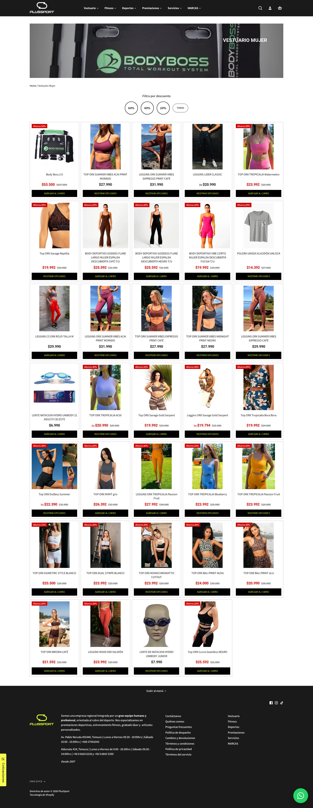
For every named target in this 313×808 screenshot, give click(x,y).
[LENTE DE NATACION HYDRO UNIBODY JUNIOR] (156, 624)
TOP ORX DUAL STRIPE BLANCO (105, 573)
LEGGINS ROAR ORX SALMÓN (105, 652)
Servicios (233, 738)
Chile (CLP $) (36, 781)
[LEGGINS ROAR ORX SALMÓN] (105, 624)
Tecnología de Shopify (42, 794)
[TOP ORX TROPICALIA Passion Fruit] (258, 466)
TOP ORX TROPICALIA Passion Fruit (258, 494)
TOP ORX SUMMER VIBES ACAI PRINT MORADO (105, 176)
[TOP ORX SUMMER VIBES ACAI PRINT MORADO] (105, 146)
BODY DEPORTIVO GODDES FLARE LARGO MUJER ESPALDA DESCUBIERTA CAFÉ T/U (105, 257)
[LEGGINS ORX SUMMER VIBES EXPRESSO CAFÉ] (258, 308)
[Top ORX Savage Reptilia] (54, 225)
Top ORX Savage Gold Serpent (156, 415)
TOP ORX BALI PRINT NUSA (207, 573)
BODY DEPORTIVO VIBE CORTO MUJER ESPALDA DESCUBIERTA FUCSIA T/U (207, 257)
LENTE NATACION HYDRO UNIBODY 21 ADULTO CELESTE (54, 417)
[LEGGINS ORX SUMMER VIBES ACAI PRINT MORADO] (105, 308)
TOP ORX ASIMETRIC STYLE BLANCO (54, 573)
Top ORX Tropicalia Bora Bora (258, 415)
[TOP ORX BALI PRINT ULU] (258, 545)
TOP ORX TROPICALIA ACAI (105, 415)
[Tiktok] (281, 703)
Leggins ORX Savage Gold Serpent (207, 415)
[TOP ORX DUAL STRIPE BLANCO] (105, 545)
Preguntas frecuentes (178, 727)
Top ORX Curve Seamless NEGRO (207, 652)
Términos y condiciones (179, 743)
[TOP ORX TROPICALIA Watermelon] (258, 146)
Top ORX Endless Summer (54, 494)
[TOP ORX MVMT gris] (105, 466)
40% (147, 108)
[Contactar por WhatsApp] (301, 796)
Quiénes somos (174, 721)
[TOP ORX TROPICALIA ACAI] (105, 387)
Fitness (232, 721)
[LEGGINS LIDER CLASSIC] (207, 146)
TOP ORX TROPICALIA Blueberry (207, 494)
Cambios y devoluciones (180, 738)
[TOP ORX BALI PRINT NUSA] (207, 545)
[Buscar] (260, 8)
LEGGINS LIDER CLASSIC (207, 174)
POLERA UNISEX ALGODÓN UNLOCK (258, 253)
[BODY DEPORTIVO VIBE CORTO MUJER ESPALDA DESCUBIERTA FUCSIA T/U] (207, 225)
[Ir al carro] (279, 8)
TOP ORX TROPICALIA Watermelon (258, 174)
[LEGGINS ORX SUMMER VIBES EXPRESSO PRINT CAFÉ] (156, 146)
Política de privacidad (178, 749)
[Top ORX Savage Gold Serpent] (156, 387)
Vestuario (234, 716)
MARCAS (233, 743)
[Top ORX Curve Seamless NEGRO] (207, 624)
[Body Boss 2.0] (54, 146)
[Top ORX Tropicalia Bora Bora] (258, 387)
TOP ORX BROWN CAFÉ (54, 652)
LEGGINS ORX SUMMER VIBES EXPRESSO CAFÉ (258, 338)
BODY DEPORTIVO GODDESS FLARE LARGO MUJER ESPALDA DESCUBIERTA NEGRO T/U (156, 257)
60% (131, 108)
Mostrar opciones (105, 193)
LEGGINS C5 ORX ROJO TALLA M (54, 336)
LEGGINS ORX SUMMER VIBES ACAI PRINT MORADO (105, 338)
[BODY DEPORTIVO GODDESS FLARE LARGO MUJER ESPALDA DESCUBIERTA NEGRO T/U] (156, 225)
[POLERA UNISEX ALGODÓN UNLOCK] (258, 225)
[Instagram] (276, 703)
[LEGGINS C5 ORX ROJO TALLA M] (54, 308)
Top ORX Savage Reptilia (54, 253)
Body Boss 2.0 (54, 174)
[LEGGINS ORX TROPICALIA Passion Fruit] (156, 466)
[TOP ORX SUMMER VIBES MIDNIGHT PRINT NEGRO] (207, 308)
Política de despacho (178, 732)
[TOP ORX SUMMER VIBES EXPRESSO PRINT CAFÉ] (156, 308)
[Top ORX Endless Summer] (54, 466)
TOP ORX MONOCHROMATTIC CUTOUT (156, 575)
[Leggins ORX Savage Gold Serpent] (207, 387)
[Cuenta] (270, 8)
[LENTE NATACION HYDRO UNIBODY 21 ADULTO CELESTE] (54, 387)
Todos (180, 107)
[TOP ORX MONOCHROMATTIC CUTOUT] (156, 545)
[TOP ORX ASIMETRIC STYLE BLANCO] (54, 545)
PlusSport (64, 791)
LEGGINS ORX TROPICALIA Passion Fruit (156, 496)
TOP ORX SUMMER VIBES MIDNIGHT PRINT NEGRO (207, 338)
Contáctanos (173, 716)
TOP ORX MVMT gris (105, 494)
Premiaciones (236, 732)
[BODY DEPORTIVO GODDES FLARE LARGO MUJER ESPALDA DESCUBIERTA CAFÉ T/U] (105, 225)
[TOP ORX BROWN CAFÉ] (54, 624)
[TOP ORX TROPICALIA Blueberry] (207, 466)
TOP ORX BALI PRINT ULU (258, 573)
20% (163, 108)
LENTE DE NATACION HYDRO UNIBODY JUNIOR (157, 654)
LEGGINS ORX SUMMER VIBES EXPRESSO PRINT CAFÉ (156, 176)
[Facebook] (271, 703)
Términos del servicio (178, 754)
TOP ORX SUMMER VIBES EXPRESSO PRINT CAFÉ (156, 338)
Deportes (233, 727)
